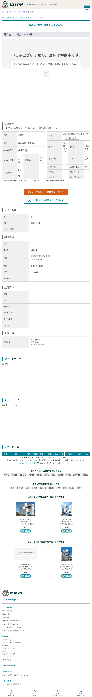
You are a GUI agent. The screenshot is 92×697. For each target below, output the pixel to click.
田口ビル (34, 17)
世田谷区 (23, 475)
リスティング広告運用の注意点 (12, 684)
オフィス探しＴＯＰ (8, 12)
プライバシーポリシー (9, 648)
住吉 (58, 488)
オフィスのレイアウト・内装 (11, 627)
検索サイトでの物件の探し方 (11, 621)
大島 (27, 488)
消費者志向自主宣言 (8, 654)
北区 (53, 475)
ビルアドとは (6, 640)
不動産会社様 (6, 681)
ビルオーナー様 (7, 672)
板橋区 (60, 475)
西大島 (34, 488)
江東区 (21, 17)
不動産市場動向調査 (8, 665)
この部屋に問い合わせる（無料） (48, 191)
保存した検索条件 (34, 694)
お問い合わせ (6, 660)
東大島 (71, 488)
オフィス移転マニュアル (10, 624)
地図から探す (6, 617)
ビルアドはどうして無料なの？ (12, 643)
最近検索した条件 (11, 694)
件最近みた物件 (57, 694)
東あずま (43, 488)
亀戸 (12, 488)
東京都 (15, 17)
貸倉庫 (9, 17)
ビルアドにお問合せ (28, 463)
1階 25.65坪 (42, 17)
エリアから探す (7, 611)
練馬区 (68, 475)
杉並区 (14, 475)
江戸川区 (76, 475)
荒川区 (46, 475)
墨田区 (39, 475)
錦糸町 (51, 488)
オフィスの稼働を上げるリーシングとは (15, 675)
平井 (64, 488)
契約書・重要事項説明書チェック (13, 631)
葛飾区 (85, 475)
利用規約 (5, 651)
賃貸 (3, 17)
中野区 (6, 475)
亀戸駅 (27, 17)
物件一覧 (17, 12)
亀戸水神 (20, 488)
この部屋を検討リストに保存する (48, 200)
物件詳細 (24, 12)
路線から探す (6, 614)
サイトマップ (6, 657)
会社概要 (5, 645)
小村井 (78, 488)
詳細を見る (25, 531)
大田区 (31, 475)
